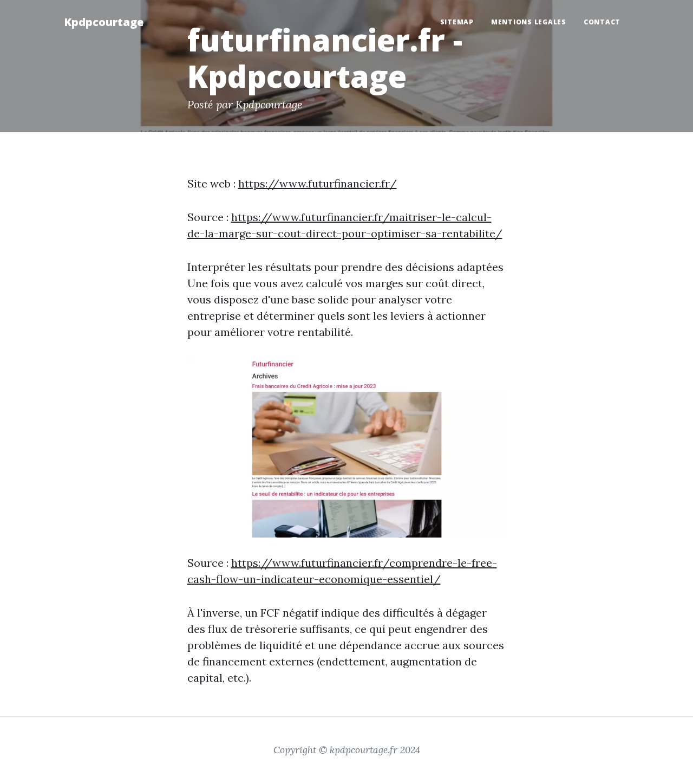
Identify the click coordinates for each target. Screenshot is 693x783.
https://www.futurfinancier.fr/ (317, 183)
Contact (602, 22)
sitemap (457, 22)
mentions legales (528, 22)
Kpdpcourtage (103, 22)
